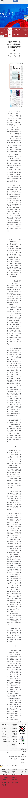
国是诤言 (23, 774)
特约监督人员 (5, 782)
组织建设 (23, 749)
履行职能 (14, 32)
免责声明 (18, 759)
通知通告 (14, 736)
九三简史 (4, 734)
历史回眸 (26, 32)
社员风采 (22, 32)
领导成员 (4, 736)
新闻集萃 (10, 32)
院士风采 (4, 779)
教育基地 (14, 779)
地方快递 (14, 731)
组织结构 (4, 739)
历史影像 (14, 777)
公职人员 (4, 785)
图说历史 (14, 774)
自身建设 (18, 32)
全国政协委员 (5, 772)
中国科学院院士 (6, 774)
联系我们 (25, 761)
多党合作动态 (15, 742)
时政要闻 (14, 734)
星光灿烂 (14, 744)
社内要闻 (14, 728)
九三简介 (4, 728)
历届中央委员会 (6, 742)
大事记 (13, 772)
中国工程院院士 (6, 777)
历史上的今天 (15, 782)
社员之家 (23, 772)
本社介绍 (6, 32)
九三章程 (4, 731)
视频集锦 (14, 739)
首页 (2, 32)
